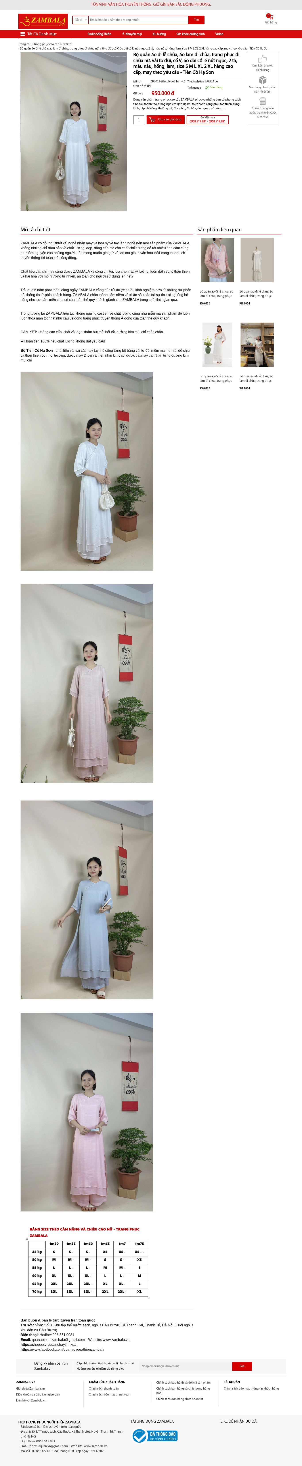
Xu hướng (159, 34)
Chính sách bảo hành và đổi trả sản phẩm (183, 1382)
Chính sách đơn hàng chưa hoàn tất (179, 1399)
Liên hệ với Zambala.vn (31, 1400)
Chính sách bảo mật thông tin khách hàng (251, 1388)
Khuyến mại (134, 34)
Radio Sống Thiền (99, 34)
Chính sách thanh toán (104, 1388)
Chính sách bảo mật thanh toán (109, 1394)
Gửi (242, 1366)
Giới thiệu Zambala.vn (30, 1388)
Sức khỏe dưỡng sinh (190, 34)
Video (219, 34)
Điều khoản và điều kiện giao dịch (38, 1394)
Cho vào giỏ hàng (169, 119)
